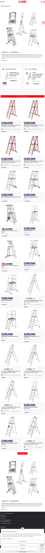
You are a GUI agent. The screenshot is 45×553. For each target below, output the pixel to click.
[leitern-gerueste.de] (22, 1)
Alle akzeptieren (22, 541)
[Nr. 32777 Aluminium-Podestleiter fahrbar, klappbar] (11, 249)
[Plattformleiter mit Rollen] (11, 284)
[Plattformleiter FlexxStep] (33, 249)
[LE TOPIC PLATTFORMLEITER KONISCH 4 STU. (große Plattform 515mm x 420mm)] (33, 427)
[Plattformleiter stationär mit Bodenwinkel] (11, 320)
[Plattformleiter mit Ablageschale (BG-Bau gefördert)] (11, 427)
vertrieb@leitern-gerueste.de (6, 523)
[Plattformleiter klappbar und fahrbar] (33, 181)
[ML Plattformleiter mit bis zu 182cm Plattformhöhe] (33, 391)
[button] (41, 2)
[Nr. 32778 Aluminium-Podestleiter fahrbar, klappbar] (11, 214)
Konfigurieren (23, 545)
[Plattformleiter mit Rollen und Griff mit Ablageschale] (33, 320)
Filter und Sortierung (23, 96)
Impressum (4, 538)
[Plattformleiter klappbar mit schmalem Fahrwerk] (11, 181)
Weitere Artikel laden (22, 453)
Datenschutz (9, 538)
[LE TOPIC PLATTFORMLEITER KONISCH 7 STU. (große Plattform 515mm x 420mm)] (11, 355)
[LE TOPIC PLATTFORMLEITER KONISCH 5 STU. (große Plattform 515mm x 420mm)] (11, 391)
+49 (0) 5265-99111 (7, 520)
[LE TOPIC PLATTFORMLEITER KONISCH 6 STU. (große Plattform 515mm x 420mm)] (33, 355)
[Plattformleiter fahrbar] (33, 214)
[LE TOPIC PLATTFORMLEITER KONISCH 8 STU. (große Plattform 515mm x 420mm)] (33, 284)
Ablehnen (23, 548)
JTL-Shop (24, 551)
